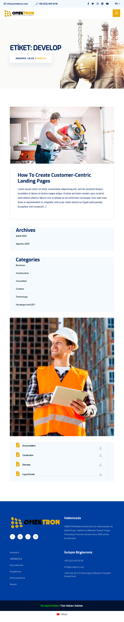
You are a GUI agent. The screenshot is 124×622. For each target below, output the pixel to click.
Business (20, 265)
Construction (22, 273)
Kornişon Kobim (50, 605)
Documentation (29, 445)
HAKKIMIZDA (16, 559)
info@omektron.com (17, 4)
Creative (20, 289)
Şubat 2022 (21, 236)
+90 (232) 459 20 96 (48, 4)
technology (22, 297)
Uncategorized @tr (25, 305)
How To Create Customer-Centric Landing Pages (54, 178)
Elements (26, 465)
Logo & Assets (28, 474)
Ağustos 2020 (22, 244)
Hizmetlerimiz (16, 565)
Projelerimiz (15, 571)
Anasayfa (14, 552)
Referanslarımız (17, 578)
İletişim (13, 584)
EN (116, 3)
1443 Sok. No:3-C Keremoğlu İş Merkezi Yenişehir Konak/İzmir (87, 575)
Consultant (21, 281)
